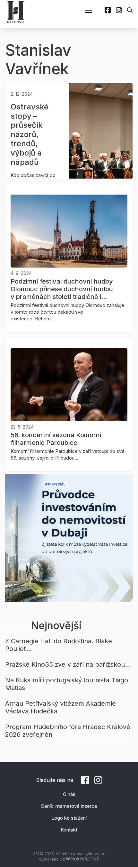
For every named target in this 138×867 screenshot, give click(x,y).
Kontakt (69, 830)
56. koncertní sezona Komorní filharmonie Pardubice (56, 438)
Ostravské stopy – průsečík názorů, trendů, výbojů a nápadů (29, 134)
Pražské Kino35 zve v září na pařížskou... (68, 664)
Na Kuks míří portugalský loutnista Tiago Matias (66, 684)
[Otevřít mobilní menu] (88, 10)
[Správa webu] (82, 859)
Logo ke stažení (69, 818)
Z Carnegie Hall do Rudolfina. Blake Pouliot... (58, 645)
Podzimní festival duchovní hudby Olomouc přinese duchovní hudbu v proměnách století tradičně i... (62, 289)
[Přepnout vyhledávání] (130, 10)
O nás (69, 794)
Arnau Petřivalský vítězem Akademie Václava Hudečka (60, 707)
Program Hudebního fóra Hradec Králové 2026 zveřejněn (67, 730)
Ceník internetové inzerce (69, 806)
